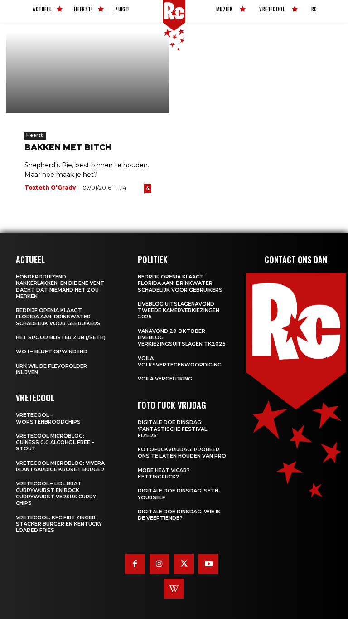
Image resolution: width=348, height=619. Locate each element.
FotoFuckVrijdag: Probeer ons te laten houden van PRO (182, 452)
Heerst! (35, 135)
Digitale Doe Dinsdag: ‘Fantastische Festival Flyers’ (172, 429)
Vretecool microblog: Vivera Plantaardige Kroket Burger (60, 466)
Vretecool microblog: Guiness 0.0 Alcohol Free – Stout (55, 442)
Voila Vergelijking (165, 378)
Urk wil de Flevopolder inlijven (51, 369)
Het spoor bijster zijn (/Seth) (61, 337)
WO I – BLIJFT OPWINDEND (51, 351)
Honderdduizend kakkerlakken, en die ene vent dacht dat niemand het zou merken (60, 286)
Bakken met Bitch (67, 147)
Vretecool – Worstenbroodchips (48, 418)
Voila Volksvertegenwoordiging (180, 361)
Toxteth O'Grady (50, 187)
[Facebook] (135, 564)
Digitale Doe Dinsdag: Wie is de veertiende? (179, 514)
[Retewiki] (174, 589)
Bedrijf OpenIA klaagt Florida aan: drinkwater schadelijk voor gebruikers (58, 317)
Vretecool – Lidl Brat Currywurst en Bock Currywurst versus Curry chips (56, 493)
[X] (184, 564)
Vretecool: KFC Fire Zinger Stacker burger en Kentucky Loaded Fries (59, 524)
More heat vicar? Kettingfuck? (164, 473)
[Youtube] (208, 564)
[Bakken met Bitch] (87, 72)
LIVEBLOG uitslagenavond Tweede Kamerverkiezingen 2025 (178, 310)
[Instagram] (159, 564)
